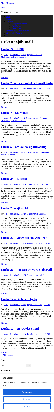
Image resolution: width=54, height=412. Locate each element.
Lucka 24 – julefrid (14, 178)
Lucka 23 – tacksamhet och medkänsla (27, 83)
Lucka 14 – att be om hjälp (19, 299)
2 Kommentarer (32, 118)
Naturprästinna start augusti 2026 (20, 31)
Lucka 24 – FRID (12, 49)
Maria (8, 35)
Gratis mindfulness (14, 33)
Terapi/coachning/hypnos (22, 24)
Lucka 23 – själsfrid (14, 208)
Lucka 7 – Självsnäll (14, 112)
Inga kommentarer (34, 54)
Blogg (8, 19)
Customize (27, 399)
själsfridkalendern (18, 57)
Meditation (5, 57)
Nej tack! (27, 406)
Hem (8, 16)
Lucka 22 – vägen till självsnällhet (24, 237)
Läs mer (4, 77)
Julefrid (45, 184)
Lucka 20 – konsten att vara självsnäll (26, 269)
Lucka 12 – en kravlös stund (20, 328)
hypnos (43, 118)
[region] (27, 392)
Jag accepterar (27, 392)
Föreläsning (16, 26)
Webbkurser (16, 28)
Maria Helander (7, 3)
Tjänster (9, 21)
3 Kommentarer (33, 184)
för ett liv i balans (8, 8)
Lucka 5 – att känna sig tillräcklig (23, 147)
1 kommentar (32, 214)
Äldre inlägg (7, 355)
